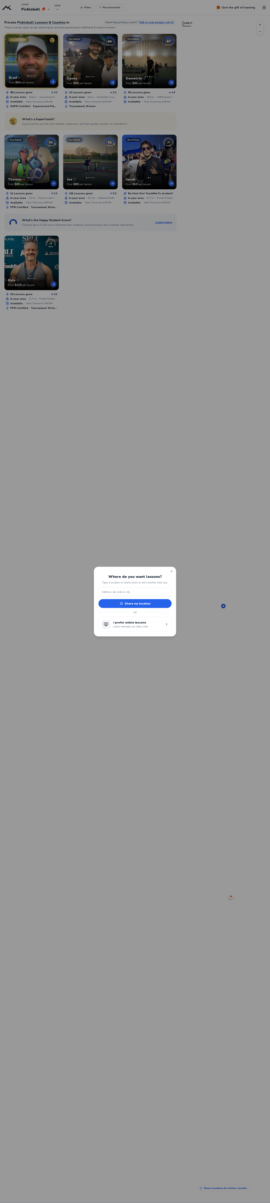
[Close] (171, 571)
